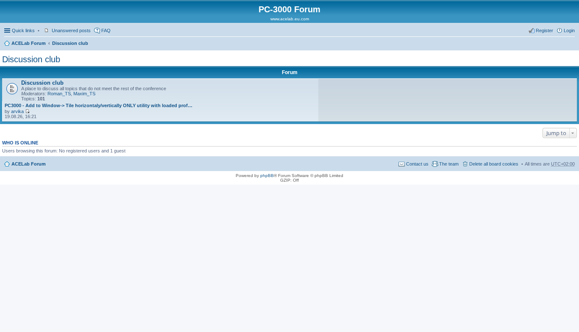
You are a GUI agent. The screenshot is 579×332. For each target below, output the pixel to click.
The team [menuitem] (449, 163)
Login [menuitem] (569, 30)
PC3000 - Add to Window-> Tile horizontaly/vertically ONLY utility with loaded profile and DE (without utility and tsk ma (99, 105)
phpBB (267, 175)
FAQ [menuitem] (106, 30)
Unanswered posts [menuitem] (71, 30)
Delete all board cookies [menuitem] (493, 163)
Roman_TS (59, 93)
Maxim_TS (84, 93)
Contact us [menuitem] (417, 163)
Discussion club (70, 43)
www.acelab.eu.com (289, 19)
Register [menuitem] (544, 30)
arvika (17, 111)
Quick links (23, 30)
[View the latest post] (27, 111)
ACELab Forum (28, 43)
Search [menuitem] (571, 44)
